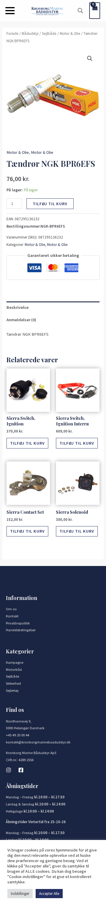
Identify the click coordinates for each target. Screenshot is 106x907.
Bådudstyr (30, 33)
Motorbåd (14, 669)
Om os (11, 608)
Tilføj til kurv (50, 203)
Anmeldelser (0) (21, 319)
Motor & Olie (70, 33)
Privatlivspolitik (18, 623)
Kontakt (12, 616)
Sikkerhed (13, 683)
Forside (12, 33)
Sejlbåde (49, 33)
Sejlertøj (12, 690)
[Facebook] (21, 770)
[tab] (52, 307)
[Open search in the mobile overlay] (80, 10)
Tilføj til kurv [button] (27, 443)
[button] (10, 10)
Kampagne (14, 662)
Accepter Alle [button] (49, 893)
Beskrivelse (17, 307)
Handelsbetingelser (21, 629)
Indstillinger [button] (20, 893)
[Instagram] (8, 770)
